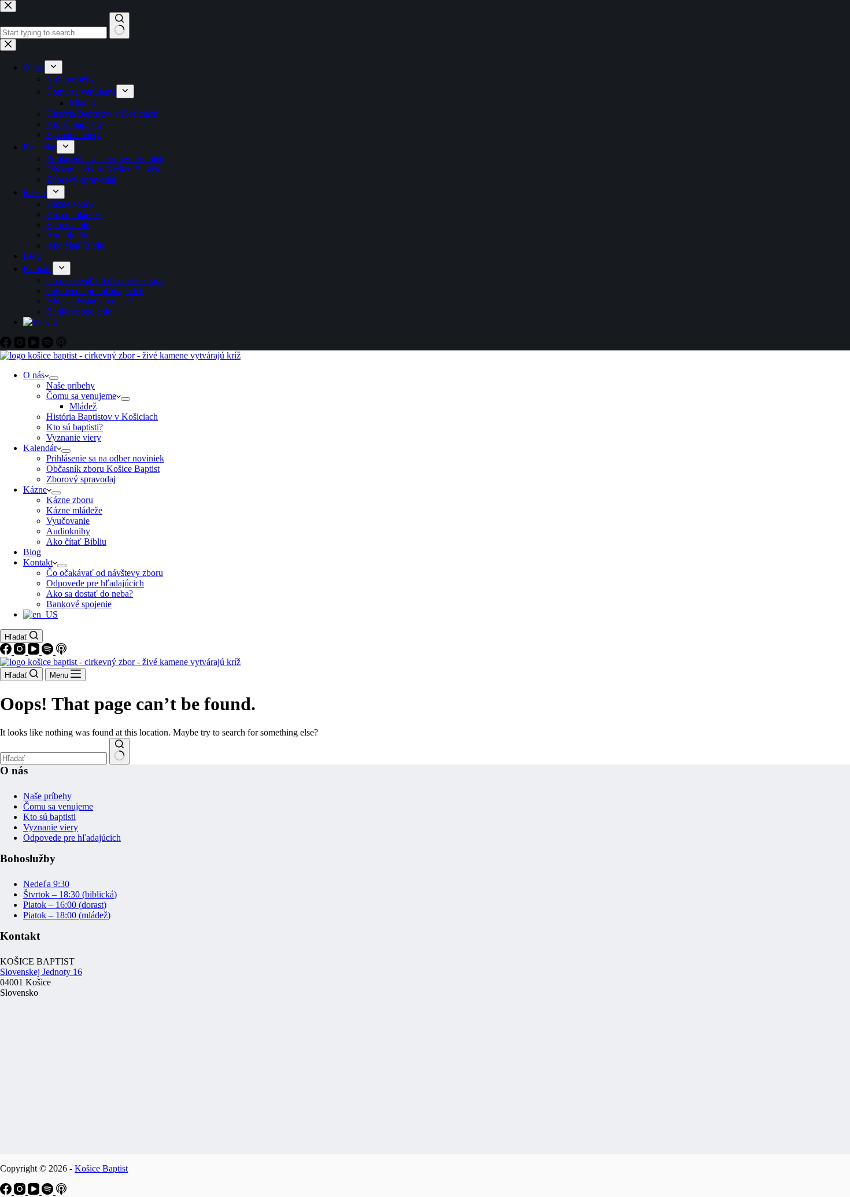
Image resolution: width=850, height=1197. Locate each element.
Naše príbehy (70, 385)
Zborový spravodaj (81, 479)
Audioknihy (68, 531)
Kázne (35, 489)
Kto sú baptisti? (74, 427)
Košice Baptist (101, 1168)
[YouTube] (35, 651)
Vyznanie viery (73, 437)
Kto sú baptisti (49, 817)
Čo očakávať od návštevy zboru (104, 573)
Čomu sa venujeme (81, 396)
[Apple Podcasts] (61, 651)
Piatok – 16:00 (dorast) (64, 905)
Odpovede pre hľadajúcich (95, 583)
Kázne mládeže (74, 510)
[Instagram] (21, 651)
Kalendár (40, 448)
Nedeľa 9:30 (46, 884)
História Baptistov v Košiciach (102, 417)
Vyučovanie (68, 521)
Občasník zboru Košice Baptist (103, 469)
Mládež (83, 406)
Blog (32, 552)
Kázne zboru (69, 500)
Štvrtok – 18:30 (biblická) (70, 894)
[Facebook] (7, 651)
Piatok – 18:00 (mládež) (66, 915)
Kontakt (38, 562)
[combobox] (53, 758)
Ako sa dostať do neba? (89, 593)
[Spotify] (49, 651)
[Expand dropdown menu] (53, 378)
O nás (34, 375)
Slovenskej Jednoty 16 (41, 972)
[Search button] (119, 751)
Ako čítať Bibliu (76, 541)
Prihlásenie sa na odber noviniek (105, 458)
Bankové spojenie (79, 604)
